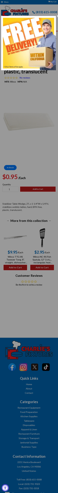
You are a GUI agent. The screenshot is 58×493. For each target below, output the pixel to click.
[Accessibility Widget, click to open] (5, 487)
